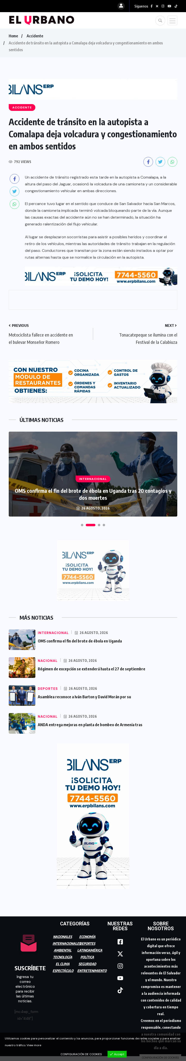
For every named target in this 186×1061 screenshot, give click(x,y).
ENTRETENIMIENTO (92, 971)
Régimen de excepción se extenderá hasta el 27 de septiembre (91, 668)
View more (34, 1045)
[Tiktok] (120, 990)
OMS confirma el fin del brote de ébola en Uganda (80, 641)
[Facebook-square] (120, 942)
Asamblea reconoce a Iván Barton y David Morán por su (84, 696)
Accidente (35, 35)
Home (13, 35)
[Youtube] (120, 978)
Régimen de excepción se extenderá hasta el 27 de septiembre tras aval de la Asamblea (93, 494)
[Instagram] (120, 966)
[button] (82, 525)
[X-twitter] (120, 954)
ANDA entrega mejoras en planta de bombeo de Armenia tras (90, 724)
